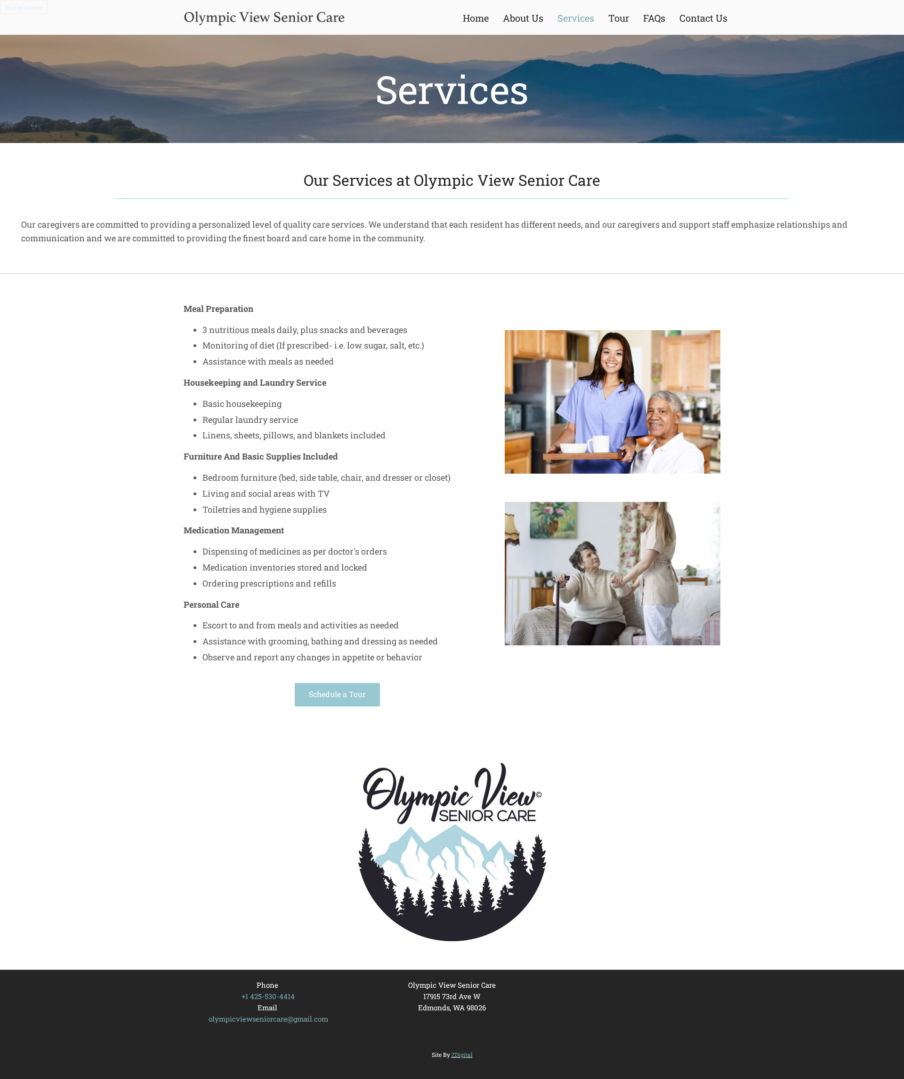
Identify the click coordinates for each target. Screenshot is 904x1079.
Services (575, 18)
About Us (523, 18)
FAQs (654, 18)
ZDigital (462, 1054)
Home (476, 18)
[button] (337, 694)
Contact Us (703, 18)
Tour (618, 18)
